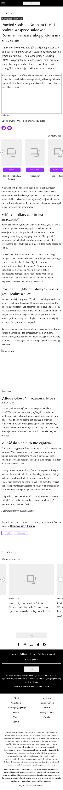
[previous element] (2, 161)
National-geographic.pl (16, 707)
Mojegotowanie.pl (47, 702)
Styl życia (8, 13)
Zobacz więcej (55, 135)
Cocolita (46, 717)
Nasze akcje (14, 598)
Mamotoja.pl (16, 702)
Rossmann (21, 533)
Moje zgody (31, 659)
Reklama (23, 654)
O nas (32, 654)
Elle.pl (16, 698)
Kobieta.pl (47, 698)
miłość (7, 533)
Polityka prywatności (46, 654)
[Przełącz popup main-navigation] (3, 3)
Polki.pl (16, 712)
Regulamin (12, 654)
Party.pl (47, 707)
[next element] (60, 161)
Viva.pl (16, 717)
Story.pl (16, 721)
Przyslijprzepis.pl (47, 712)
